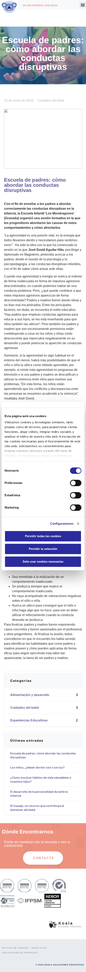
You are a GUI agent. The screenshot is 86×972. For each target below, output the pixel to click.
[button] (82, 5)
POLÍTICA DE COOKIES (15, 948)
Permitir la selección (43, 548)
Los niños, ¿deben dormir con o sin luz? (37, 767)
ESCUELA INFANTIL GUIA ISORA (40, 5)
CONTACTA (43, 858)
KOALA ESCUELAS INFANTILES (20, 953)
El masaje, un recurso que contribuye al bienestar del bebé (37, 807)
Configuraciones (62, 523)
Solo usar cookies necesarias (43, 561)
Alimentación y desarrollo (31, 695)
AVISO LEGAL (39, 948)
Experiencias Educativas (31, 720)
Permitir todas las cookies (43, 536)
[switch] (75, 483)
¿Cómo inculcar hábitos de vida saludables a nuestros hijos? (40, 779)
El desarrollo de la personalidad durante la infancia (39, 793)
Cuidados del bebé (50, 100)
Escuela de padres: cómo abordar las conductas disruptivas (43, 755)
